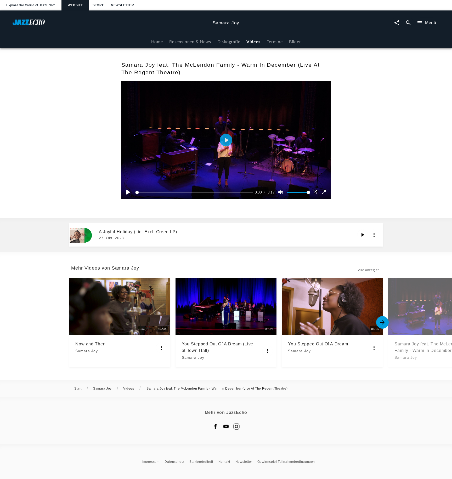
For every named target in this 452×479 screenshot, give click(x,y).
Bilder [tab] (295, 41)
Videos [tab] (253, 41)
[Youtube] (226, 426)
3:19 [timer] (271, 192)
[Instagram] (236, 426)
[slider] (195, 192)
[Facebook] (215, 426)
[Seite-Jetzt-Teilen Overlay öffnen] (397, 23)
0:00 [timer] (258, 192)
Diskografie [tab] (228, 41)
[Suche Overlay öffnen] (408, 23)
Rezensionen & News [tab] (190, 41)
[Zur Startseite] (110, 24)
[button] (226, 140)
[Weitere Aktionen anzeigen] (374, 235)
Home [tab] (157, 41)
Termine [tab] (275, 41)
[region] (226, 140)
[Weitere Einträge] (382, 322)
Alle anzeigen (369, 270)
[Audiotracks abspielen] (362, 235)
